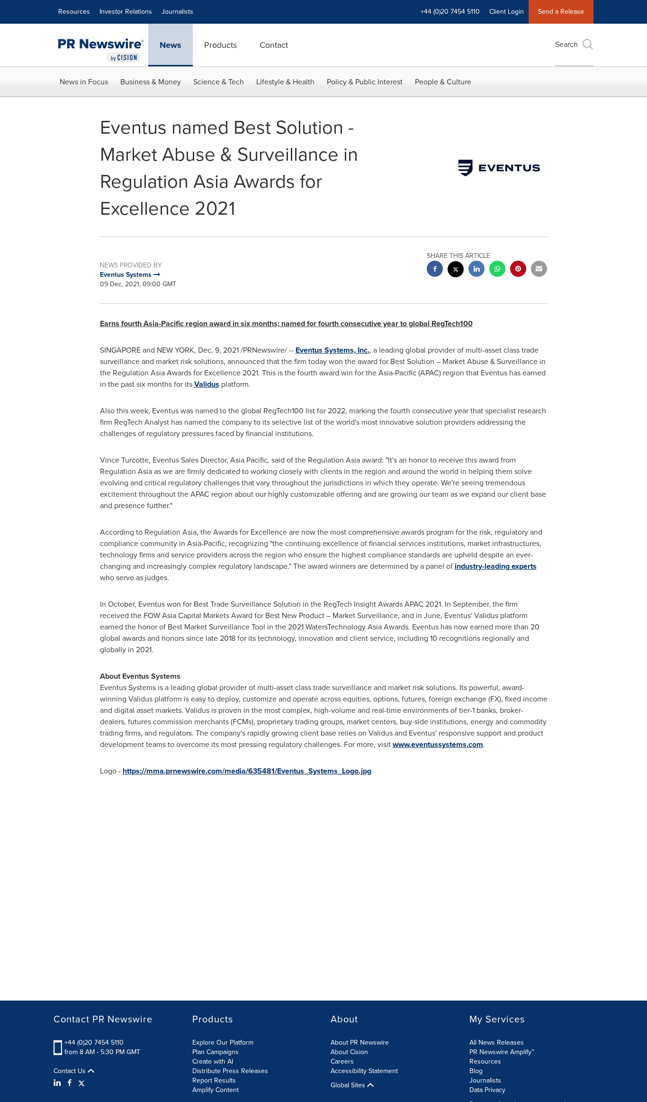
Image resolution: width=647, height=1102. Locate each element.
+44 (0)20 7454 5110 (94, 1042)
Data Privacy (487, 1090)
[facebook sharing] (435, 270)
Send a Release (561, 12)
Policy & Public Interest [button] (365, 81)
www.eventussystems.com (438, 744)
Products (220, 45)
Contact (274, 45)
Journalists (177, 12)
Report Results (214, 1080)
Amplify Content (215, 1090)
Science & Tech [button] (218, 81)
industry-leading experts (496, 566)
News (170, 45)
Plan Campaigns (215, 1052)
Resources (74, 12)
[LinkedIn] (58, 1083)
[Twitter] (81, 1083)
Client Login (506, 12)
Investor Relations (125, 12)
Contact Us (71, 1071)
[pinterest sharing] (518, 270)
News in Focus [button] (84, 81)
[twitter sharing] (456, 270)
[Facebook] (69, 1083)
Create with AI (212, 1061)
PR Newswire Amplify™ (501, 1052)
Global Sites (349, 1085)
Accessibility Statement (364, 1071)
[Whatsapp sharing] (497, 270)
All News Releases (496, 1042)
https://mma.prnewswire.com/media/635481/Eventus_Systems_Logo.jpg (247, 770)
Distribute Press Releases (230, 1071)
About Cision (349, 1052)
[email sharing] (539, 270)
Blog (476, 1071)
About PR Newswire (360, 1042)
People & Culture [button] (443, 81)
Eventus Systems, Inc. (332, 350)
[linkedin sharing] (476, 270)
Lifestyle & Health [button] (285, 81)
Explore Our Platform (222, 1042)
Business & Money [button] (150, 81)
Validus (206, 384)
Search (566, 44)
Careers (342, 1061)
